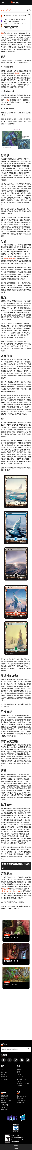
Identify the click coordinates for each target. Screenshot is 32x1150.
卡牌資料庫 (4, 1105)
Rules (3, 1074)
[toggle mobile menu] (3, 2)
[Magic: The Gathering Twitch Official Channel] (15, 1060)
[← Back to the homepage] (16, 2)
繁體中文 (7, 27)
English (14, 27)
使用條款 (16, 1146)
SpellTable (4, 1110)
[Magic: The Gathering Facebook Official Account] (3, 1060)
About (19, 1070)
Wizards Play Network (21, 1080)
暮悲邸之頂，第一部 (16, 962)
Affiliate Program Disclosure (23, 1084)
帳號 (18, 1072)
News (2, 10)
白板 (7, 100)
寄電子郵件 (5, 889)
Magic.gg (4, 1098)
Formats (4, 1072)
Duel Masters (21, 1100)
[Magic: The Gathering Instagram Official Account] (28, 1060)
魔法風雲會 (4, 1096)
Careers (19, 1074)
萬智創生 (9, 10)
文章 (2, 1070)
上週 (2, 33)
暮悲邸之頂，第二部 (16, 938)
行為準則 (16, 1148)
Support (20, 1077)
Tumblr (8, 891)
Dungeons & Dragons (21, 1097)
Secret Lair (5, 1107)
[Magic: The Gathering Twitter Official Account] (9, 1060)
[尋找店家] (29, 1049)
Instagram (17, 891)
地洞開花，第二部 (16, 985)
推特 (3, 891)
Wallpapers (5, 1079)
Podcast (4, 1077)
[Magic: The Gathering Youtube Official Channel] (21, 1060)
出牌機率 (16, 73)
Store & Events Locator (6, 1102)
